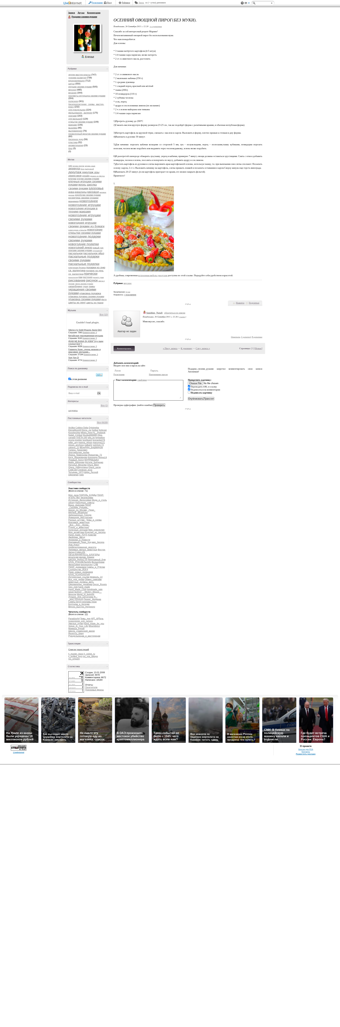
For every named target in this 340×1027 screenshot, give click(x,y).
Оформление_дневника (80, 584)
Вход (109, 2)
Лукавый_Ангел (76, 460)
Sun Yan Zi (73, 357)
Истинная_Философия (79, 500)
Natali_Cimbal (75, 435)
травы (92, 286)
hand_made (84, 587)
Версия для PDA (305, 749)
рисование (77, 280)
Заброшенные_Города (79, 515)
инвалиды (81, 191)
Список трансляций (78, 649)
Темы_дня (85, 618)
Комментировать (124, 348)
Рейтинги (126, 2)
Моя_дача (73, 495)
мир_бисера (98, 542)
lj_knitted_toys (75, 656)
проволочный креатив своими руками (87, 134)
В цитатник (257, 337)
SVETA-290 (81, 437)
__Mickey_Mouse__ (92, 592)
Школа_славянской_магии (81, 631)
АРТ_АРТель (97, 618)
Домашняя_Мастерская (80, 517)
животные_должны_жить (81, 582)
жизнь (82, 184)
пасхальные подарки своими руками (83, 258)
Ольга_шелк (94, 467)
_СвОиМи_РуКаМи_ (78, 507)
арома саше (90, 166)
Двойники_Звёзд (76, 537)
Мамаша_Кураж (76, 628)
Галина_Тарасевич (77, 450)
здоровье (96, 188)
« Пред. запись (170, 348)
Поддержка (242, 3)
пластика (73, 142)
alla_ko (91, 437)
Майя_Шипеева (76, 462)
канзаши (93, 192)
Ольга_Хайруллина (78, 467)
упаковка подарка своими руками (86, 296)
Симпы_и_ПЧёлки (96, 567)
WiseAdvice (94, 626)
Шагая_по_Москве (77, 510)
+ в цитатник (156, 26)
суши (85, 286)
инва (71, 191)
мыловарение (75, 131)
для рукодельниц (77, 110)
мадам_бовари (86, 557)
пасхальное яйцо (93, 253)
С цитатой (246, 337)
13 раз (128, 292)
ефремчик (73, 475)
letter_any (73, 442)
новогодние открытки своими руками (85, 231)
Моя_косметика (76, 532)
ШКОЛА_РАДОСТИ (77, 559)
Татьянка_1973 (76, 472)
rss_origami (74, 659)
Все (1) (104, 405)
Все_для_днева (76, 579)
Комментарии (93, 13)
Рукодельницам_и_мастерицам (84, 636)
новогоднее (88, 201)
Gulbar (95, 430)
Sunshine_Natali (154, 312)
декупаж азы (90, 172)
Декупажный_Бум (97, 559)
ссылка (182, 316)
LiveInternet (73, 3)
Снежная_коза (84, 470)
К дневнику (186, 348)
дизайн (86, 176)
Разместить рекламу (306, 754)
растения (87, 277)
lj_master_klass (75, 654)
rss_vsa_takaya (90, 656)
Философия (74, 564)
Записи (71, 13)
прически (90, 273)
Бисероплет (87, 564)
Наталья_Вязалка (77, 465)
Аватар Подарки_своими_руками (87, 38)
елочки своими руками (88, 179)
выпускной (89, 169)
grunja (71, 440)
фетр (104, 299)
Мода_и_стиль (99, 500)
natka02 (88, 445)
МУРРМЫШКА (91, 460)
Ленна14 (102, 457)
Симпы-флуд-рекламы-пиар (82, 602)
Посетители (91, 687)
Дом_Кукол (73, 545)
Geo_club (73, 587)
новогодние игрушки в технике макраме (83, 210)
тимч (81, 475)
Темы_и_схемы (94, 520)
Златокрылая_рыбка (78, 452)
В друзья (89, 56)
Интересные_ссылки (78, 577)
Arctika (71, 427)
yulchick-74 (98, 445)
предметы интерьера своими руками (86, 96)
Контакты (306, 752)
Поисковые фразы (94, 690)
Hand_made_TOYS (77, 535)
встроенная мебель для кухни (152, 275)
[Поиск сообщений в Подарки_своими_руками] (99, 374)
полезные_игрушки (78, 530)
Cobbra (79, 427)
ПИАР (88, 505)
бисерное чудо (75, 139)
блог (70, 148)
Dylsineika (94, 427)
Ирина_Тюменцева (77, 455)
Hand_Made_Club (77, 589)
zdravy (71, 502)
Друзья (81, 13)
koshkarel (87, 440)
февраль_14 (96, 577)
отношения (97, 251)
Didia (85, 427)
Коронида (93, 457)
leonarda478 (99, 440)
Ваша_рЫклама (76, 505)
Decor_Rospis (100, 584)
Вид (247, 3)
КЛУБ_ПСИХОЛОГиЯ (79, 574)
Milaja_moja (87, 432)
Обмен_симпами (93, 579)
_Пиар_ (91, 510)
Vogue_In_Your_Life (78, 626)
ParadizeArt (74, 618)
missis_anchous (76, 445)
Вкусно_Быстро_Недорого (81, 607)
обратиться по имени (174, 312)
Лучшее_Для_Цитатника (80, 597)
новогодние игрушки (84, 205)
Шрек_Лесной (91, 472)
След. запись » (203, 348)
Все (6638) (102, 422)
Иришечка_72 (95, 455)
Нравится (240, 303)
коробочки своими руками (88, 195)
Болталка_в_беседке (79, 604)
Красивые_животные (79, 522)
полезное (73, 101)
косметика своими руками (83, 197)
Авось (141, 2)
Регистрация (97, 2)
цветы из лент (77, 302)
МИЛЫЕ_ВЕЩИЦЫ (78, 512)
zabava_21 (73, 447)
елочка (72, 178)
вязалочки (73, 557)
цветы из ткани (94, 302)
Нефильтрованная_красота (82, 547)
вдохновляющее (76, 81)
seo (70, 165)
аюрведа (74, 168)
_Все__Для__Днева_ (79, 525)
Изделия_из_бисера (95, 532)
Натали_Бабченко (94, 462)
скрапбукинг (75, 286)
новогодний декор (80, 247)
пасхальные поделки (83, 264)
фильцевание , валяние (80, 113)
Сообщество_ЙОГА (78, 569)
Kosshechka (74, 432)
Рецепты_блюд (76, 633)
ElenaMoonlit (74, 430)
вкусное (72, 90)
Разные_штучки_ (77, 520)
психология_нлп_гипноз (80, 621)
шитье (71, 84)
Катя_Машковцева (77, 457)
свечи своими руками (84, 284)
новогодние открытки (77, 230)
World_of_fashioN (85, 594)
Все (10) (104, 314)
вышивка (72, 128)
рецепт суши (98, 277)
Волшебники (98, 562)
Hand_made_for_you (94, 623)
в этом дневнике (79, 379)
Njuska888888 (90, 435)
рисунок (92, 280)
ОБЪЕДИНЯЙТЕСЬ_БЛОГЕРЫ (84, 554)
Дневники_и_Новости (79, 540)
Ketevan (103, 430)
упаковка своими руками (84, 299)
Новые (258, 348)
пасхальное (75, 253)
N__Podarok (99, 432)
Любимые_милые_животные (82, 549)
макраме (72, 125)
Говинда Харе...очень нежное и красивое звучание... (84, 350)
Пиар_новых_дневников (80, 572)
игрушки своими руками (80, 87)
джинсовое (75, 175)
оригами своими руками (80, 250)
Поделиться (254, 303)
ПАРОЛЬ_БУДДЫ (88, 495)
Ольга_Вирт (93, 465)
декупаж (74, 172)
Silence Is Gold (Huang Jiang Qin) (85, 330)
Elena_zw (86, 430)
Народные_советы (84, 502)
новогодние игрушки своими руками (84, 217)
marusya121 (99, 442)
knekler (78, 440)
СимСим (72, 470)
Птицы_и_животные (78, 527)
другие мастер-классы (79, 75)
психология (73, 277)
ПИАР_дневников (77, 567)
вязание (72, 93)
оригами (72, 116)
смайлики (142, 380)
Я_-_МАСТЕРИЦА (82, 598)
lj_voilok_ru (89, 654)
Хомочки (92, 535)
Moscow (72, 594)
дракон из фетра (97, 176)
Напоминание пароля (158, 374)
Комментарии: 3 (91, 354)
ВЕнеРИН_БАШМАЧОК (91, 447)
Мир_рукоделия (96, 530)
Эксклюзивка (86, 497)
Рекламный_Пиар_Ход (79, 542)
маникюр (73, 201)
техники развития (77, 78)
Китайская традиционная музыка (85, 335)
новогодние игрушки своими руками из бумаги (86, 224)
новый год (98, 247)
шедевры (73, 410)
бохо (83, 169)
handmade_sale (95, 589)
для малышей (75, 119)
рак (80, 277)
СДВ (96, 564)
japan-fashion (75, 592)
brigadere (100, 437)
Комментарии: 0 (90, 332)
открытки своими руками (80, 122)
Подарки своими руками (69, 17)
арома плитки (78, 166)
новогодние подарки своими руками (84, 238)
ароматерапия (75, 145)
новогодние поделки (83, 244)
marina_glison (85, 442)
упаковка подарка (90, 293)
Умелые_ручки (75, 623)
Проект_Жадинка (92, 599)
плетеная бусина (77, 267)
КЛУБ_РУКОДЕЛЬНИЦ (79, 562)
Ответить (235, 337)
